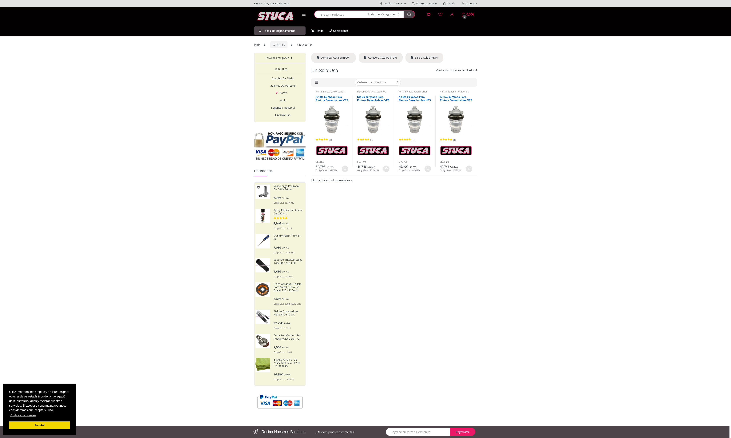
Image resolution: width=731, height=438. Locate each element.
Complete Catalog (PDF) (335, 57)
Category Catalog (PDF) (382, 57)
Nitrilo (282, 100)
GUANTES (279, 45)
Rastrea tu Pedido (426, 3)
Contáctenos (341, 31)
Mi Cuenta (471, 3)
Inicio (257, 45)
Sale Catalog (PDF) (426, 57)
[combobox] (338, 14)
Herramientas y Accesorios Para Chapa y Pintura (330, 93)
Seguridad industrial (282, 107)
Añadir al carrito (344, 169)
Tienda (451, 3)
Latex (283, 93)
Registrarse (463, 432)
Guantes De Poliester (283, 85)
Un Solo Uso (282, 115)
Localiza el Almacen (395, 3)
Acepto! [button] (39, 425)
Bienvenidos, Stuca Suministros (272, 3)
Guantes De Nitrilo (283, 78)
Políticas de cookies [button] (23, 415)
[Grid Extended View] (317, 82)
